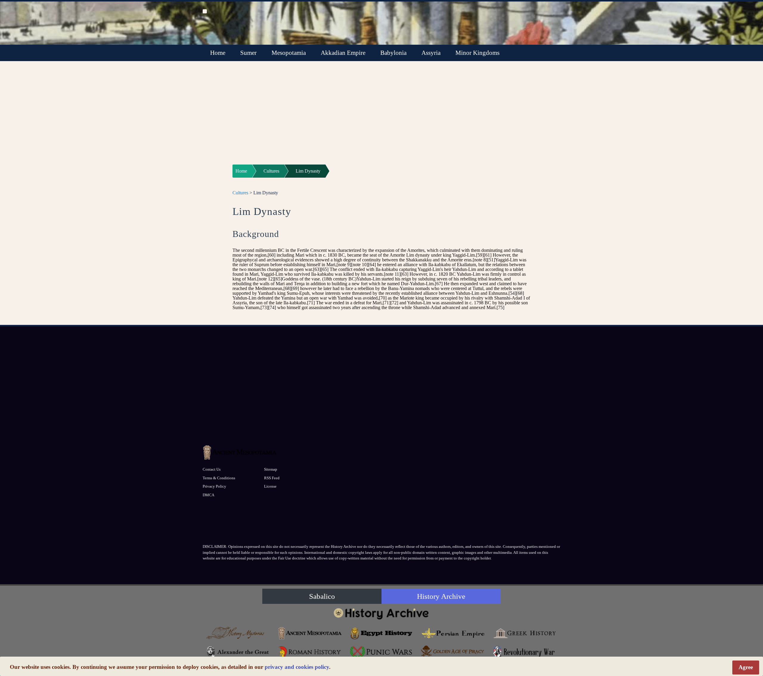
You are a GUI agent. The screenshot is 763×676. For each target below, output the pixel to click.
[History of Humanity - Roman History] (310, 652)
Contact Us (212, 469)
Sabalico (322, 596)
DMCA (208, 495)
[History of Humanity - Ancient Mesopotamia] (310, 633)
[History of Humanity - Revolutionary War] (524, 652)
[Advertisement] (381, 116)
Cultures (271, 170)
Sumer (248, 52)
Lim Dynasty (308, 170)
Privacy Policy (214, 486)
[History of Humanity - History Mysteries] (238, 633)
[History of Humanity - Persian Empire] (453, 633)
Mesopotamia (289, 52)
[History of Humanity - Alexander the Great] (238, 652)
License (270, 486)
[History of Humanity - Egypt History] (381, 633)
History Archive (441, 596)
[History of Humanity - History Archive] (381, 613)
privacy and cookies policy (297, 667)
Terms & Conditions (219, 478)
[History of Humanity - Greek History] (524, 633)
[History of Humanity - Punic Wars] (381, 652)
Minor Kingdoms (477, 52)
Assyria (431, 52)
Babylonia (393, 52)
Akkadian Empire (343, 52)
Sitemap (270, 469)
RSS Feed (272, 478)
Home (217, 52)
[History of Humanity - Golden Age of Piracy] (453, 651)
